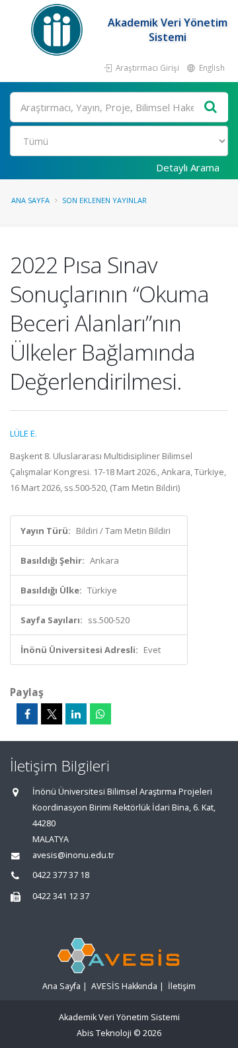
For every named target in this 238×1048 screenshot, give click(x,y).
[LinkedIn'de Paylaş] (76, 713)
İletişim (182, 986)
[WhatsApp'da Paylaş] (100, 713)
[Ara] (211, 107)
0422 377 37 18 (60, 875)
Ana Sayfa (30, 200)
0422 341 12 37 (60, 896)
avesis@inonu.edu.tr (73, 855)
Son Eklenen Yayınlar (104, 200)
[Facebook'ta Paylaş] (27, 713)
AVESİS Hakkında (124, 986)
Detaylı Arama (187, 167)
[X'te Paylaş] (51, 713)
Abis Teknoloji (104, 1033)
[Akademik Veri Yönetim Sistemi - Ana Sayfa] (58, 30)
